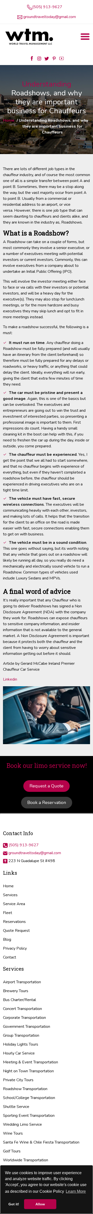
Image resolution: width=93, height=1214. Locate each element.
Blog (7, 939)
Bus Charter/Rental (19, 1000)
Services (10, 895)
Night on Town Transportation (28, 1071)
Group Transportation (21, 1035)
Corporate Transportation (24, 1017)
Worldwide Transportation (25, 1160)
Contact (9, 957)
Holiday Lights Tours (20, 1044)
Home (8, 120)
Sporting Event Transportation (29, 1115)
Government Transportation (26, 1026)
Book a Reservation (46, 802)
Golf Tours (12, 1151)
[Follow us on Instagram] (39, 58)
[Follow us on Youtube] (61, 58)
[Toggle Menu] (85, 37)
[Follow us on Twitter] (46, 58)
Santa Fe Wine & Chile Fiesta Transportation (41, 1142)
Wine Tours (13, 1133)
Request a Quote (46, 786)
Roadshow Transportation (25, 1089)
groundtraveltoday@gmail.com (49, 17)
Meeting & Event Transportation (30, 1062)
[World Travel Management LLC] (30, 36)
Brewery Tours (15, 991)
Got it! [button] (13, 1204)
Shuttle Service (16, 1106)
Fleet (7, 913)
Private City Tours (18, 1080)
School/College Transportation (29, 1097)
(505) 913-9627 (47, 7)
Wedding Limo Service (22, 1124)
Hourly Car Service (19, 1053)
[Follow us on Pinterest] (54, 58)
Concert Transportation (22, 1008)
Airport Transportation (22, 982)
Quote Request (16, 930)
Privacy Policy (15, 948)
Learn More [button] (76, 1191)
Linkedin (10, 679)
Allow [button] (40, 1204)
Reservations (14, 921)
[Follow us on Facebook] (32, 58)
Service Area (14, 904)
